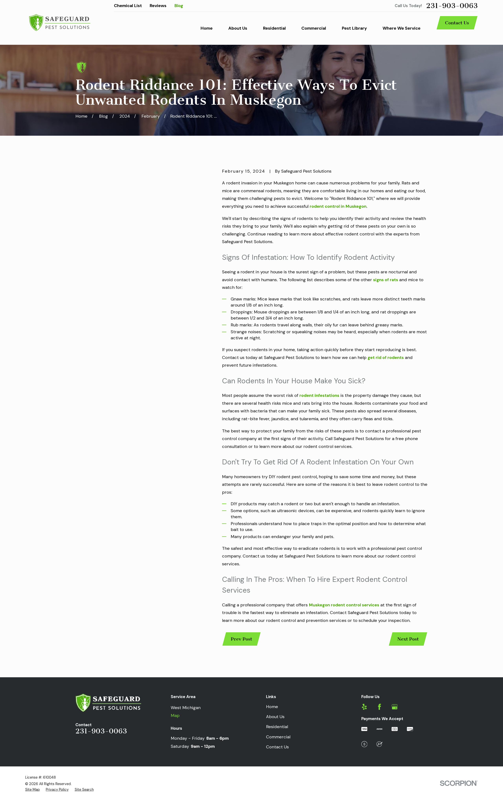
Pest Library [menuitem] (354, 28)
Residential (277, 727)
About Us (275, 716)
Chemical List (128, 5)
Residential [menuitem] (274, 28)
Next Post (408, 639)
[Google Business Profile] (395, 707)
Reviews (158, 5)
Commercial (278, 737)
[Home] (59, 22)
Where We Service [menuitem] (401, 28)
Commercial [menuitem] (313, 28)
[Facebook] (379, 707)
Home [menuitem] (206, 28)
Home (272, 706)
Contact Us (457, 23)
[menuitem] (32, 789)
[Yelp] (364, 707)
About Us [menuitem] (237, 28)
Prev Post (241, 639)
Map (175, 715)
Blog (178, 5)
